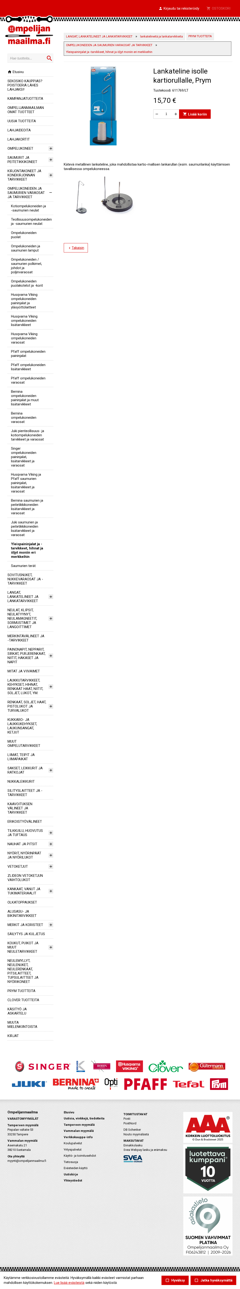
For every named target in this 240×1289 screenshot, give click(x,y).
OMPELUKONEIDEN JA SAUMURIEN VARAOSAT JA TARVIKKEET (26, 192)
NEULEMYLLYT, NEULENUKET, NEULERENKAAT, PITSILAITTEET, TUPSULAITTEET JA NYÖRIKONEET (23, 971)
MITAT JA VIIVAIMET (24, 671)
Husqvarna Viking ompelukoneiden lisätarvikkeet (24, 320)
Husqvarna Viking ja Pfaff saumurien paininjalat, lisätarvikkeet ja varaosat (26, 482)
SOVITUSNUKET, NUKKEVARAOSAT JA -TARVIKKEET (25, 579)
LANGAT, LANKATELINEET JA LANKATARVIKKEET (23, 596)
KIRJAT (13, 1036)
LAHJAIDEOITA (19, 130)
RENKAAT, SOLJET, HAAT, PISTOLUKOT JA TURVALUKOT (27, 706)
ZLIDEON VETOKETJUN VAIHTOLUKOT (25, 878)
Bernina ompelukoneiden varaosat (23, 417)
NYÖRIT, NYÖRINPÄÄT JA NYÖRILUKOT (24, 855)
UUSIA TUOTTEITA (22, 121)
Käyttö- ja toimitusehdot (80, 1155)
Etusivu (16, 72)
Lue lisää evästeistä (69, 1283)
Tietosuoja (71, 1162)
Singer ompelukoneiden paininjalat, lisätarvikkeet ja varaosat (23, 456)
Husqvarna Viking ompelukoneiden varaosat (24, 338)
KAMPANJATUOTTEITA (25, 98)
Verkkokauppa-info (78, 1137)
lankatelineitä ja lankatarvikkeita (161, 36)
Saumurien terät (23, 566)
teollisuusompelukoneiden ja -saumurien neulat (31, 221)
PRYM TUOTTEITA (21, 991)
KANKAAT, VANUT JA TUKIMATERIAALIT (24, 891)
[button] (179, 8)
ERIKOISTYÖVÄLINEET (25, 821)
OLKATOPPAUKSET (22, 902)
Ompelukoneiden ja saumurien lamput (25, 248)
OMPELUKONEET (20, 148)
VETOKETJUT (18, 866)
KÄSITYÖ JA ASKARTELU (17, 1011)
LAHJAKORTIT (19, 139)
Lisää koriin (195, 114)
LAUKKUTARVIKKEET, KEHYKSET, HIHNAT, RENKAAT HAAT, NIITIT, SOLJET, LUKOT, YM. (25, 686)
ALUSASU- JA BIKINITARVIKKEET (22, 913)
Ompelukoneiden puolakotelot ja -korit (27, 283)
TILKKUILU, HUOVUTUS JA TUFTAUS (25, 833)
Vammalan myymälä (79, 1131)
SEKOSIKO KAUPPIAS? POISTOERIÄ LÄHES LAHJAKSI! (25, 85)
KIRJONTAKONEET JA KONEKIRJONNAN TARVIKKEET (24, 175)
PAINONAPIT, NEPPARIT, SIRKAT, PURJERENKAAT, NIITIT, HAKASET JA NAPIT (26, 655)
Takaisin (76, 248)
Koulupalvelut (73, 1143)
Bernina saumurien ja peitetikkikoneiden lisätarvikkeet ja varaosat (27, 506)
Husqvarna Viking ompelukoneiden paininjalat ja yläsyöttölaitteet (24, 301)
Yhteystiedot (73, 1180)
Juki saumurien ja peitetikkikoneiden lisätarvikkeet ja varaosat (24, 528)
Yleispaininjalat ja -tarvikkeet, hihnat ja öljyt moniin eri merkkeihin (27, 550)
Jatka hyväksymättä (213, 1280)
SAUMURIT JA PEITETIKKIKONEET (22, 160)
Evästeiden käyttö (76, 1168)
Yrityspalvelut (73, 1149)
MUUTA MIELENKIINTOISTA (22, 1024)
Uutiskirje (71, 1174)
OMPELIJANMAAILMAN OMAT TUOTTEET (26, 110)
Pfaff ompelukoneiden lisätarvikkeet (28, 367)
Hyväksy (175, 1280)
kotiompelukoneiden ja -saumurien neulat (28, 208)
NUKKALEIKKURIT (21, 781)
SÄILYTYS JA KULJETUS (26, 934)
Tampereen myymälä (79, 1124)
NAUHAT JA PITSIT (22, 844)
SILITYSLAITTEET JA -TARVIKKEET (25, 793)
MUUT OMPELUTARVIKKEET (24, 743)
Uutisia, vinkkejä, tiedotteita (84, 1118)
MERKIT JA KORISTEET (25, 925)
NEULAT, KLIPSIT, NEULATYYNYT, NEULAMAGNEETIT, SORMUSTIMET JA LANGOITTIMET (22, 618)
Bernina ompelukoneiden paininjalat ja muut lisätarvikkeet (25, 397)
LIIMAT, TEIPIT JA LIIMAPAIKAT (21, 757)
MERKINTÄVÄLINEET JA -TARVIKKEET (26, 638)
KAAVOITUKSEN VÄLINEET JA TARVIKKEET (20, 808)
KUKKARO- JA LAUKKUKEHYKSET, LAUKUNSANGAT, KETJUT (22, 726)
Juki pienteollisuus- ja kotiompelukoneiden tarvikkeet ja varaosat (27, 435)
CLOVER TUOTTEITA (23, 1000)
